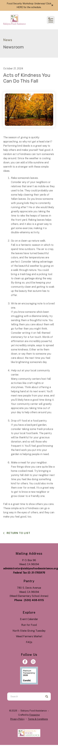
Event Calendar (29, 619)
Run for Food (29, 624)
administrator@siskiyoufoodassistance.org (30, 568)
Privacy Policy (17, 719)
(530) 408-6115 (34, 600)
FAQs (29, 642)
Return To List (18, 533)
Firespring (34, 715)
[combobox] (25, 696)
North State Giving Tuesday (29, 630)
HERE (20, 7)
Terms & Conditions (38, 719)
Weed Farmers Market (29, 636)
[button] (52, 5)
